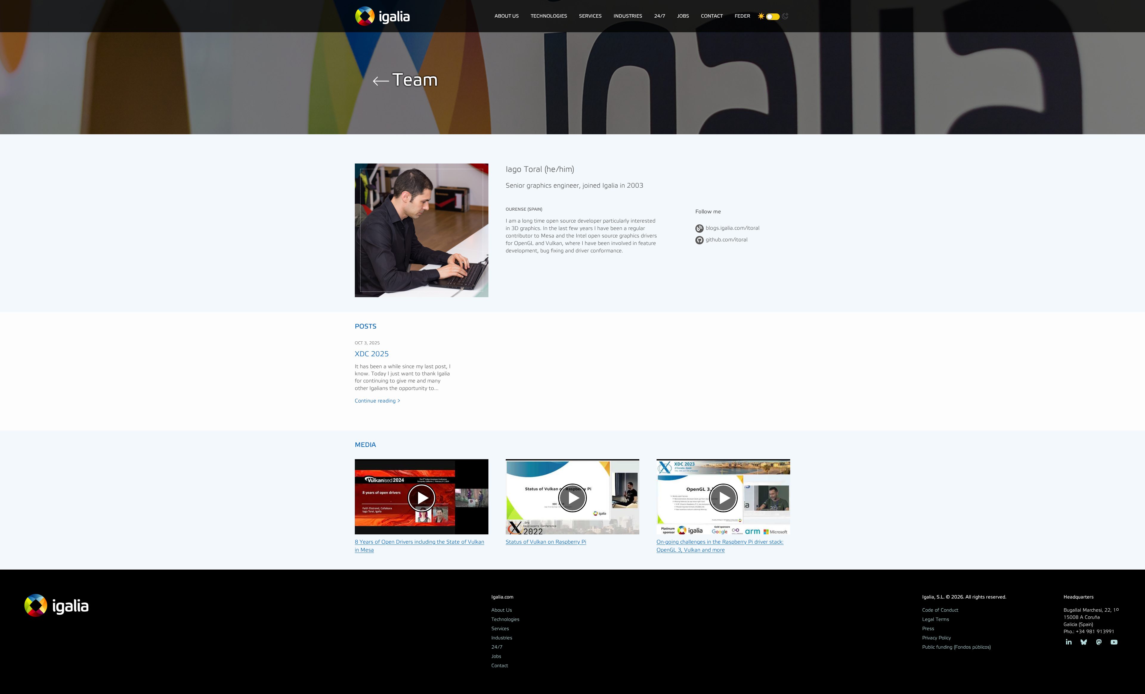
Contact (712, 15)
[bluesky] (1083, 641)
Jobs (683, 15)
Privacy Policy (936, 638)
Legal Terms (935, 619)
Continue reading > (377, 401)
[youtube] (1113, 641)
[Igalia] (382, 16)
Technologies (549, 15)
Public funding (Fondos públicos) (956, 647)
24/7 (659, 15)
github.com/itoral (727, 240)
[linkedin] (1068, 641)
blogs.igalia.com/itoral (732, 228)
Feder (742, 15)
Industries (628, 15)
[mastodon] (1099, 641)
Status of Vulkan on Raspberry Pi (546, 542)
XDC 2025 (372, 354)
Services (590, 15)
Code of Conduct (940, 610)
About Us (507, 15)
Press (928, 628)
